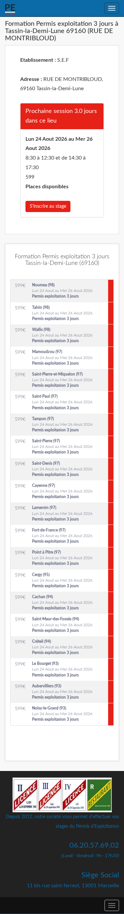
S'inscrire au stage (48, 206)
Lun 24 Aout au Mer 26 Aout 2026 (62, 290)
